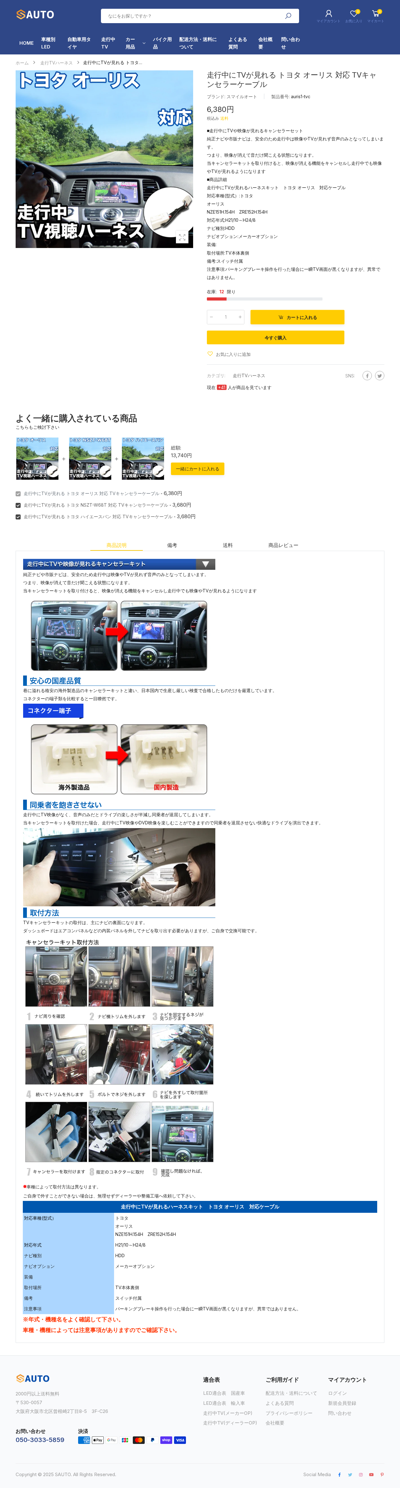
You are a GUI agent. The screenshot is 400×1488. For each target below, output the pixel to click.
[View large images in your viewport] (182, 237)
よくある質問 (280, 1403)
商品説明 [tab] (116, 545)
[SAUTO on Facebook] (339, 1474)
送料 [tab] (228, 545)
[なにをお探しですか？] (288, 16)
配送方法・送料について (291, 1393)
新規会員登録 (342, 1403)
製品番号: (281, 96)
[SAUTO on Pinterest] (382, 1474)
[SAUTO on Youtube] (371, 1474)
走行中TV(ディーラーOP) (230, 1423)
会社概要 (275, 1423)
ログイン (337, 1393)
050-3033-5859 (40, 1440)
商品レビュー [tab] (283, 545)
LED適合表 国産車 (224, 1393)
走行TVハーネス (249, 375)
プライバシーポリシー (289, 1413)
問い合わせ (340, 1413)
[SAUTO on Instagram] (360, 1474)
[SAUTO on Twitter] (350, 1474)
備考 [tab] (172, 545)
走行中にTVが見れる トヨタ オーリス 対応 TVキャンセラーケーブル (91, 493)
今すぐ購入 (275, 337)
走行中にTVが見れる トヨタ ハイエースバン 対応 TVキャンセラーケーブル (98, 516)
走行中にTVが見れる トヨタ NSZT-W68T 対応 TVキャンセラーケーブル (96, 505)
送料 (224, 118)
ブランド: (217, 96)
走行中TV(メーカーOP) (227, 1413)
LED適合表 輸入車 (224, 1403)
